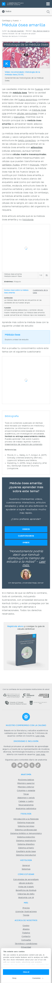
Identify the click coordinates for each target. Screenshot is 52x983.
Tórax (26, 794)
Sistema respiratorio (26, 841)
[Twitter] (32, 765)
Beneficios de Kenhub (26, 890)
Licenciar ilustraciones (26, 912)
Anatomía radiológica (26, 809)
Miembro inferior (26, 787)
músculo (34, 165)
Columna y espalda (26, 791)
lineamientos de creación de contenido (23, 444)
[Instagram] (26, 765)
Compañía (26, 940)
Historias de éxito (26, 894)
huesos (39, 89)
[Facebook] (14, 765)
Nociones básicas (26, 780)
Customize (36, 978)
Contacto (26, 936)
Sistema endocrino (26, 837)
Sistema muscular (26, 823)
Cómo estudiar (26, 874)
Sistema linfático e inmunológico (26, 833)
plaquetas (19, 117)
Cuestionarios (26, 536)
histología (27, 219)
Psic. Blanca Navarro (41, 31)
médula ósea (20, 92)
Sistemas (26, 869)
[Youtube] (20, 765)
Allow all (26, 972)
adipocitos (36, 147)
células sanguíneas (27, 113)
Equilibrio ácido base (26, 851)
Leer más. (40, 736)
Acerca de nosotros (26, 920)
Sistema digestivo (26, 844)
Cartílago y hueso (10, 21)
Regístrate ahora (15, 626)
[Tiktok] (38, 765)
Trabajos (26, 933)
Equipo (26, 926)
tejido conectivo (27, 140)
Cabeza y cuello (26, 801)
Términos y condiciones (26, 944)
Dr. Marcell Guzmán (16, 31)
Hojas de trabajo (26, 887)
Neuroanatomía (26, 805)
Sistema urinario (26, 848)
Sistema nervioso (26, 826)
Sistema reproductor (26, 855)
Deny (14, 978)
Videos (26, 529)
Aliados (26, 929)
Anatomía (26, 775)
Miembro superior (26, 783)
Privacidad (26, 947)
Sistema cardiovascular (26, 830)
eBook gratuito (26, 883)
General (26, 866)
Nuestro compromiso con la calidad (26, 725)
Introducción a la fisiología (25, 819)
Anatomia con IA (26, 898)
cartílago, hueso (11, 165)
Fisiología (26, 814)
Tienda (26, 915)
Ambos (26, 542)
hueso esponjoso (27, 99)
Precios (26, 908)
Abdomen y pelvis (26, 798)
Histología (26, 860)
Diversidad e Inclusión (26, 741)
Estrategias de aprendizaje (26, 880)
